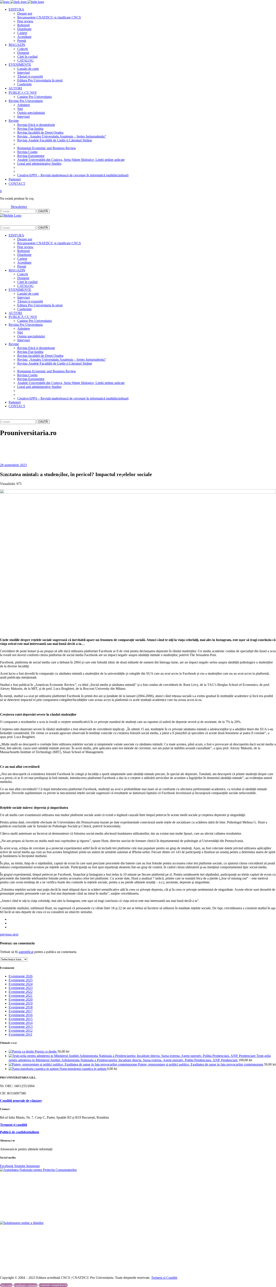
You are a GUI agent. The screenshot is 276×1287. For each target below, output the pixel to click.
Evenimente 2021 (21, 995)
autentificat (26, 952)
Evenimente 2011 (20, 1034)
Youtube (20, 1166)
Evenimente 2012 (21, 1030)
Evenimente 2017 (21, 1011)
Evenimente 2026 (21, 976)
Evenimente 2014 (21, 1023)
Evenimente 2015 (21, 1019)
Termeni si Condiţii (164, 1277)
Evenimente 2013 (21, 1026)
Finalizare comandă (26, 1285)
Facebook (7, 1166)
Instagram (33, 1166)
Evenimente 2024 (21, 984)
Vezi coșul (6, 1285)
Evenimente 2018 (21, 1007)
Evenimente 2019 (21, 1003)
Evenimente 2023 (21, 988)
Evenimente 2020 (21, 999)
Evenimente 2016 (21, 1015)
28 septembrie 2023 (13, 465)
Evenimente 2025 (21, 980)
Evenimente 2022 (21, 992)
